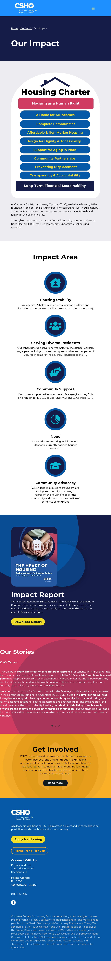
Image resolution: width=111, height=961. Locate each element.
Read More (55, 783)
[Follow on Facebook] (13, 902)
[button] (55, 877)
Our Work (26, 28)
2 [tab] (55, 726)
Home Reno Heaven (29, 851)
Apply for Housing (28, 839)
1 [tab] (52, 726)
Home (14, 28)
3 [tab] (59, 726)
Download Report (28, 622)
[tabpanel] (55, 683)
